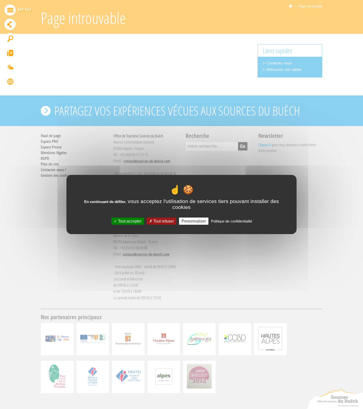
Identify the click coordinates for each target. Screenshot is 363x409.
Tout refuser (163, 221)
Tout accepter (129, 221)
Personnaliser (194, 221)
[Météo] (10, 68)
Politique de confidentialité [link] (231, 221)
